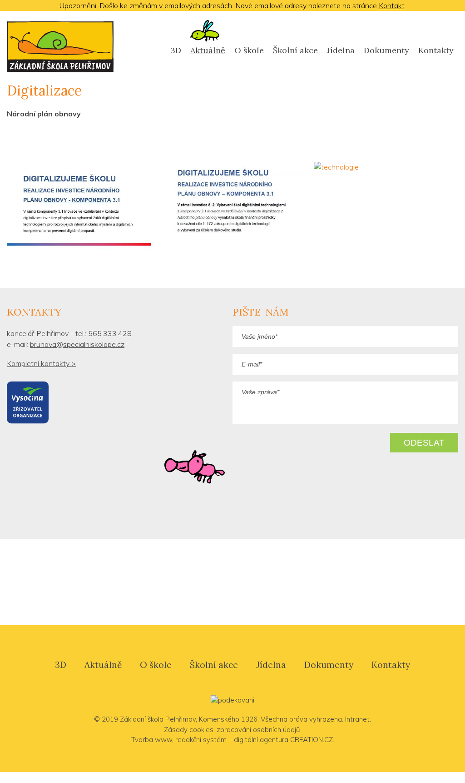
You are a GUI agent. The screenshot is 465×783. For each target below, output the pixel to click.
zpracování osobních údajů (258, 729)
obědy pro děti (345, 582)
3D (175, 50)
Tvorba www (151, 739)
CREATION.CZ (311, 739)
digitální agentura (261, 739)
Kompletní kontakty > (41, 363)
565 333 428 (110, 333)
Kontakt (392, 5)
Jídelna (341, 50)
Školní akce (295, 50)
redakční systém (201, 739)
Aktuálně (103, 664)
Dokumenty (386, 50)
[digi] (79, 211)
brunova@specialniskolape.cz (77, 344)
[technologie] (386, 167)
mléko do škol (129, 582)
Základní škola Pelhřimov (158, 719)
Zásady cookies (188, 729)
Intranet (357, 719)
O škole (249, 50)
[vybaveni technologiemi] (232, 210)
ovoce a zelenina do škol (242, 582)
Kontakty (436, 50)
